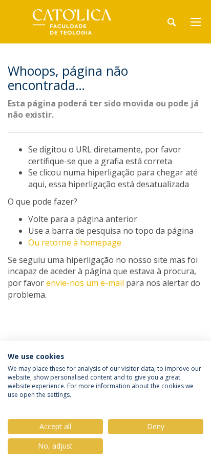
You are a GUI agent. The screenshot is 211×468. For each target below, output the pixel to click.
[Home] (72, 22)
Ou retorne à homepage (74, 242)
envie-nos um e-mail (85, 282)
